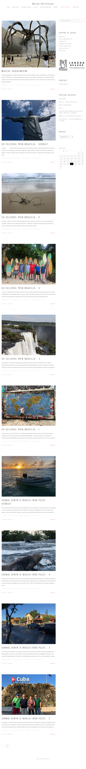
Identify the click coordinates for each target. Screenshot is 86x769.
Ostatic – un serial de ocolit (68, 102)
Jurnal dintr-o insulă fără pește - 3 (26, 647)
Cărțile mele (76, 7)
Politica (36, 7)
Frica (60, 108)
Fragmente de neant (26, 7)
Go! (82, 20)
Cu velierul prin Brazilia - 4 (21, 217)
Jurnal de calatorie (65, 7)
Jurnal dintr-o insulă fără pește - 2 (26, 718)
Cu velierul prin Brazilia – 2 (21, 358)
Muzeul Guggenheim (14, 70)
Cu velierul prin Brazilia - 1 (21, 429)
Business (56, 7)
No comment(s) (20, 85)
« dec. (60, 168)
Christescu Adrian (16, 158)
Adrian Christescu (43, 3)
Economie (61, 41)
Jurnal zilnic (15, 7)
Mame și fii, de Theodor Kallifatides (70, 116)
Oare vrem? (62, 99)
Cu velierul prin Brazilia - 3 (21, 287)
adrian (13, 85)
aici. (68, 84)
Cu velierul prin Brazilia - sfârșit (25, 144)
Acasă (8, 7)
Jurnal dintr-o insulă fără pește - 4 (26, 574)
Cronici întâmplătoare (45, 7)
